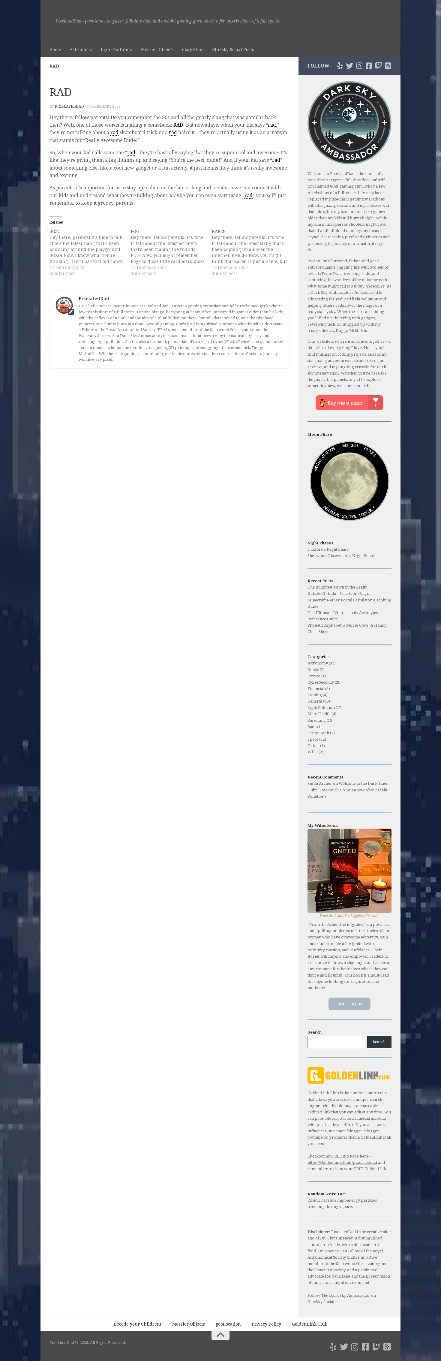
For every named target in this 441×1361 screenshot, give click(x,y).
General (315, 701)
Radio (313, 726)
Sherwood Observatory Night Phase (341, 555)
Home (55, 49)
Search (379, 1042)
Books (313, 669)
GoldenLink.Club (310, 1324)
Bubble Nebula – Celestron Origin (339, 593)
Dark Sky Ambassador (349, 1295)
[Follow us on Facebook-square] (368, 65)
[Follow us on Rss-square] (388, 65)
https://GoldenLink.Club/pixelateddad (342, 1162)
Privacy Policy (266, 1324)
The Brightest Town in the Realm (338, 587)
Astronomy (81, 49)
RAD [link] (178, 125)
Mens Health (319, 714)
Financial (316, 688)
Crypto (314, 676)
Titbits (313, 745)
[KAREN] (252, 252)
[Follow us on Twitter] (349, 65)
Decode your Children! (137, 1324)
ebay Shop (193, 49)
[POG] (171, 252)
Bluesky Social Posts (233, 49)
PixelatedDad (69, 106)
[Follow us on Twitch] (378, 65)
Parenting (317, 720)
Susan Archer (320, 783)
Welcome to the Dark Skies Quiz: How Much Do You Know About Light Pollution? (348, 789)
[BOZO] (90, 252)
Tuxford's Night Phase (328, 549)
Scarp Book (318, 733)
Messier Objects (157, 49)
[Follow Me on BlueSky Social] (340, 65)
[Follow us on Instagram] (359, 65)
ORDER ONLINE (349, 1004)
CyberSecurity (321, 682)
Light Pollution (117, 49)
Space (313, 739)
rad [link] (272, 125)
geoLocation (228, 1324)
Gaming (315, 695)
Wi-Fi (313, 752)
